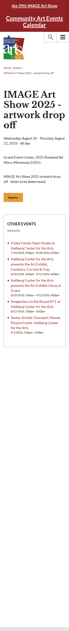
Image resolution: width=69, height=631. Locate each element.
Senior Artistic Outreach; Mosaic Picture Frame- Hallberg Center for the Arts (36, 322)
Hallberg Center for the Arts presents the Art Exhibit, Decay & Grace (36, 285)
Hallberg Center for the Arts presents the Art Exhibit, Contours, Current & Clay (32, 264)
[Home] (14, 47)
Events (17, 67)
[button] (50, 37)
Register (13, 197)
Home (7, 67)
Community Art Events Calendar (34, 21)
